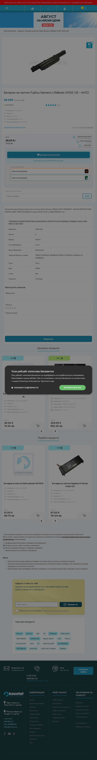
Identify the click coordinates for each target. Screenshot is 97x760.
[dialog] (48, 380)
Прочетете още (47, 381)
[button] (24, 388)
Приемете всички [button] (72, 387)
